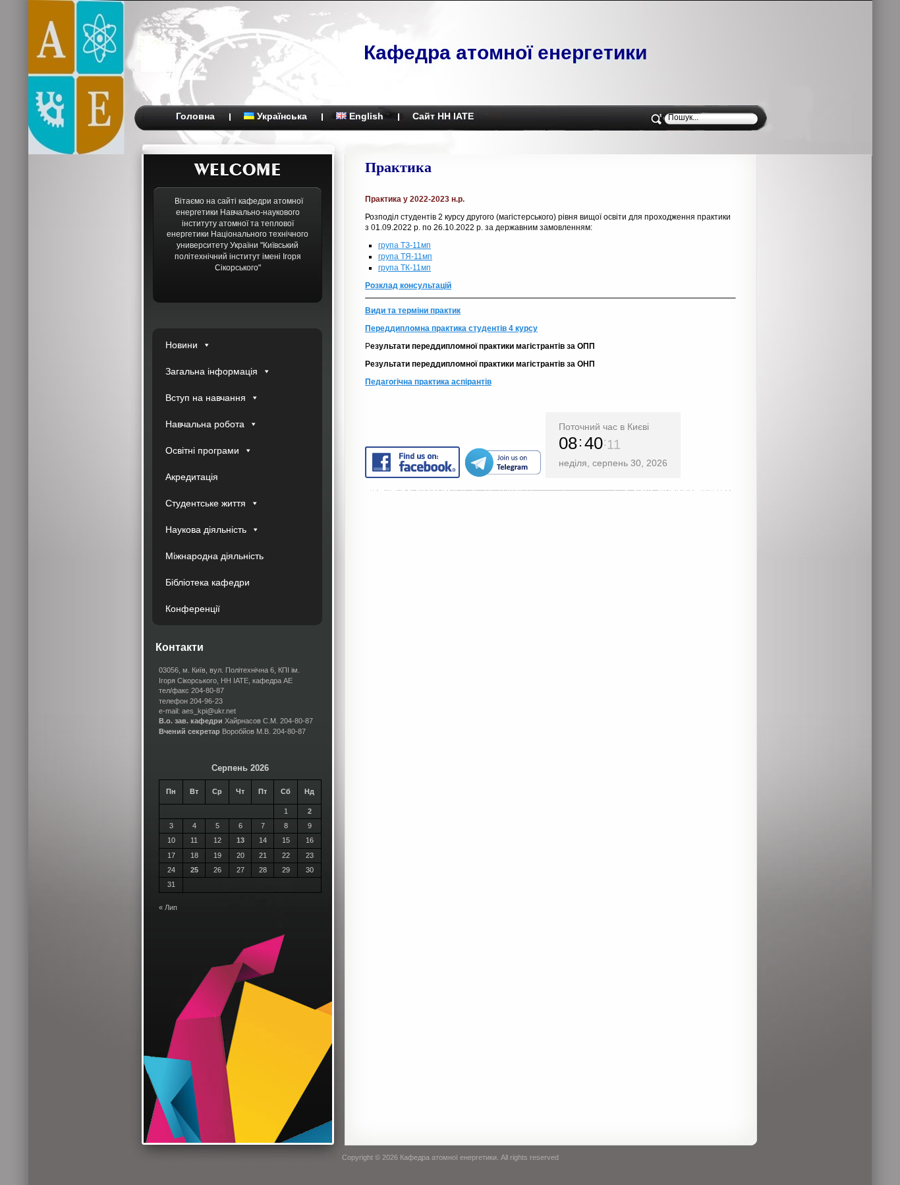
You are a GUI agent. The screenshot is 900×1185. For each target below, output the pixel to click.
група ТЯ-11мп (405, 256)
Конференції (192, 608)
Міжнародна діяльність (214, 556)
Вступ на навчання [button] (205, 397)
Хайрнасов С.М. (218, 721)
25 (194, 870)
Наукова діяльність (205, 529)
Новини (181, 345)
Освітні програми (202, 450)
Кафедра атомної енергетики (505, 52)
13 (240, 840)
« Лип (168, 907)
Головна (195, 116)
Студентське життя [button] (205, 503)
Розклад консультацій (408, 285)
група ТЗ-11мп (404, 245)
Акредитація (191, 476)
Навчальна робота (204, 424)
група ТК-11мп (404, 267)
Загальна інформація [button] (211, 371)
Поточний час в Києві (604, 426)
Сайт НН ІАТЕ (443, 116)
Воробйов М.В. (215, 731)
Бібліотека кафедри (207, 582)
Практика (398, 166)
